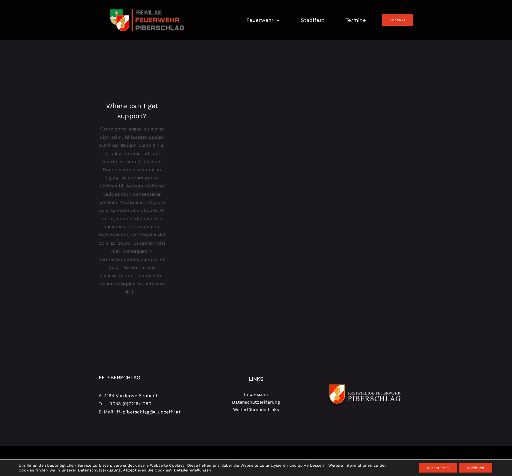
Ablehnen (475, 468)
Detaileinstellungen (192, 470)
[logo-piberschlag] (147, 6)
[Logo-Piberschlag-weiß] (365, 383)
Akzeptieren (438, 468)
